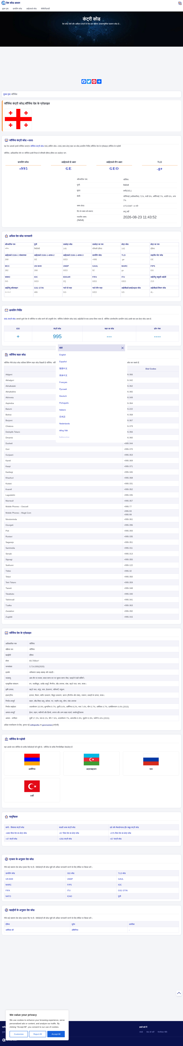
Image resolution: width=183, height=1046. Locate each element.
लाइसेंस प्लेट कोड (157, 255)
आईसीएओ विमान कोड (158, 288)
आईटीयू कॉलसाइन (11, 288)
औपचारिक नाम (10, 244)
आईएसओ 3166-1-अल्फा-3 (73, 255)
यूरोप (73, 924)
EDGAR (66, 277)
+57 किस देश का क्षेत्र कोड (69, 833)
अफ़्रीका (132, 924)
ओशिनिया (75, 930)
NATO (8, 896)
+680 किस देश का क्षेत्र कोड (16, 833)
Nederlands (64, 423)
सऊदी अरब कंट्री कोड (67, 827)
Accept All (56, 1034)
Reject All (37, 1034)
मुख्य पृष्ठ (5, 8)
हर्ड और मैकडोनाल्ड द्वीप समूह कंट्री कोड (124, 827)
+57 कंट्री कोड (116, 839)
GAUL (95, 266)
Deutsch (63, 396)
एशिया (8, 924)
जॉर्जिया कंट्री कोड (37, 146)
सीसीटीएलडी (45, 8)
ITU (123, 277)
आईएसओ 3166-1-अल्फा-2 (44, 255)
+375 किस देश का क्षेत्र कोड (120, 833)
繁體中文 (63, 368)
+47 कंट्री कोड (11, 839)
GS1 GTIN (39, 288)
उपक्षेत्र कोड (67, 244)
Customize (19, 1034)
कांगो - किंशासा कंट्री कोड (15, 827)
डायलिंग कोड (17, 8)
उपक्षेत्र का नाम (97, 244)
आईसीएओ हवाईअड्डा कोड (131, 288)
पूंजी (35, 244)
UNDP (66, 266)
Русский (63, 389)
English (62, 355)
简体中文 (63, 375)
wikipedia (34, 725)
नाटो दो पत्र (67, 288)
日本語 (62, 417)
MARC (125, 266)
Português (64, 403)
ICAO (69, 896)
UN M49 (38, 266)
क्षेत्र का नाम (155, 244)
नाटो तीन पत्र (97, 288)
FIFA (94, 277)
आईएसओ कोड (31, 8)
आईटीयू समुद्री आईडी (158, 277)
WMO (7, 277)
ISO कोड (70, 873)
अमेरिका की (10, 930)
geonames (47, 725)
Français (63, 382)
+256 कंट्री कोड (65, 839)
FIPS (153, 266)
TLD (124, 255)
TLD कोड (122, 873)
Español (63, 361)
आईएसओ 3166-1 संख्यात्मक (15, 255)
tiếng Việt (63, 430)
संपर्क (141, 1032)
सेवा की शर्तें (150, 1032)
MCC (7, 266)
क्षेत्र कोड (125, 244)
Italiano (62, 410)
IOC (36, 277)
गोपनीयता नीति (162, 1032)
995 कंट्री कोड (10, 319)
